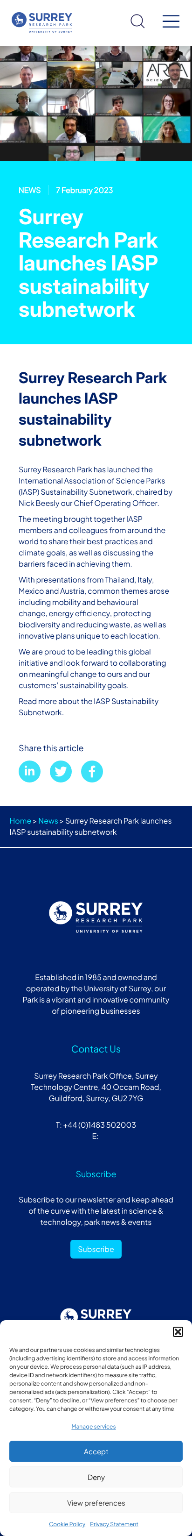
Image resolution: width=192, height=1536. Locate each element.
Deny (96, 1476)
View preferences (96, 1502)
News (48, 820)
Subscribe (96, 1249)
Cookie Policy (67, 1524)
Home (21, 820)
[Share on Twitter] (61, 771)
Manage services (93, 1426)
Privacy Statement (114, 1524)
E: (96, 1136)
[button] (178, 1332)
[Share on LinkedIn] (30, 771)
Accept (96, 1451)
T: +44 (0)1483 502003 (96, 1125)
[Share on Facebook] (92, 771)
